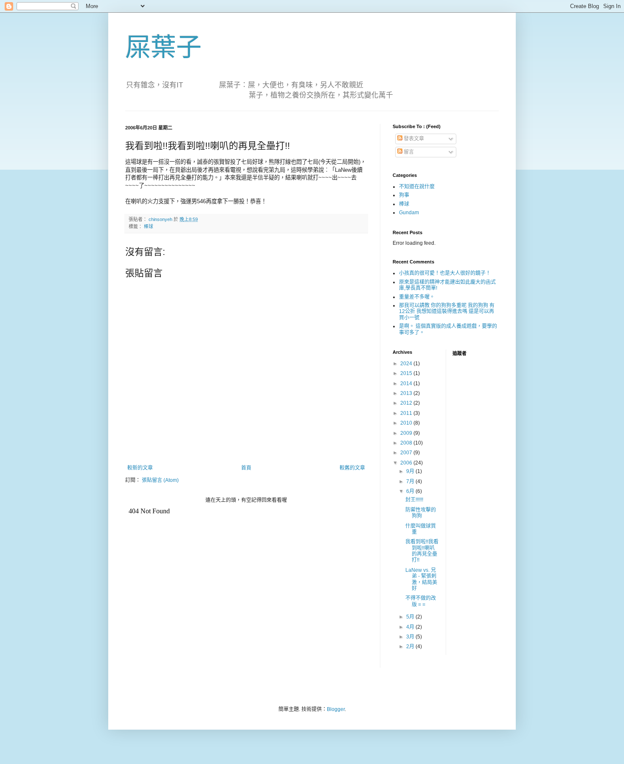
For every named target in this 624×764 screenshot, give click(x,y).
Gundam (409, 212)
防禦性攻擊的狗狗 (420, 513)
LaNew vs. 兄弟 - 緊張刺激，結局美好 (421, 579)
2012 (406, 403)
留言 (408, 152)
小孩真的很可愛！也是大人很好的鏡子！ (445, 273)
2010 (406, 423)
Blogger (336, 709)
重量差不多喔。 (417, 297)
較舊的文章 (352, 468)
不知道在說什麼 (417, 187)
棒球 (148, 226)
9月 (411, 471)
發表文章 (413, 139)
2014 (406, 383)
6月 (411, 491)
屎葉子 (163, 47)
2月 (411, 646)
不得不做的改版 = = (420, 601)
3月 (411, 637)
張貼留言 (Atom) (160, 480)
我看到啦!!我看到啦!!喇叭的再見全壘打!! (421, 551)
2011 (406, 413)
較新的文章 (140, 468)
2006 (406, 463)
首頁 (246, 468)
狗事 (404, 195)
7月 (411, 481)
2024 (406, 364)
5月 (411, 617)
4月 (411, 627)
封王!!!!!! (414, 500)
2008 (406, 443)
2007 (406, 453)
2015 (406, 373)
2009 (406, 433)
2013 (406, 393)
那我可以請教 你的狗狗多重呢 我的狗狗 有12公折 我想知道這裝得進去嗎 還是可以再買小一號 (447, 311)
